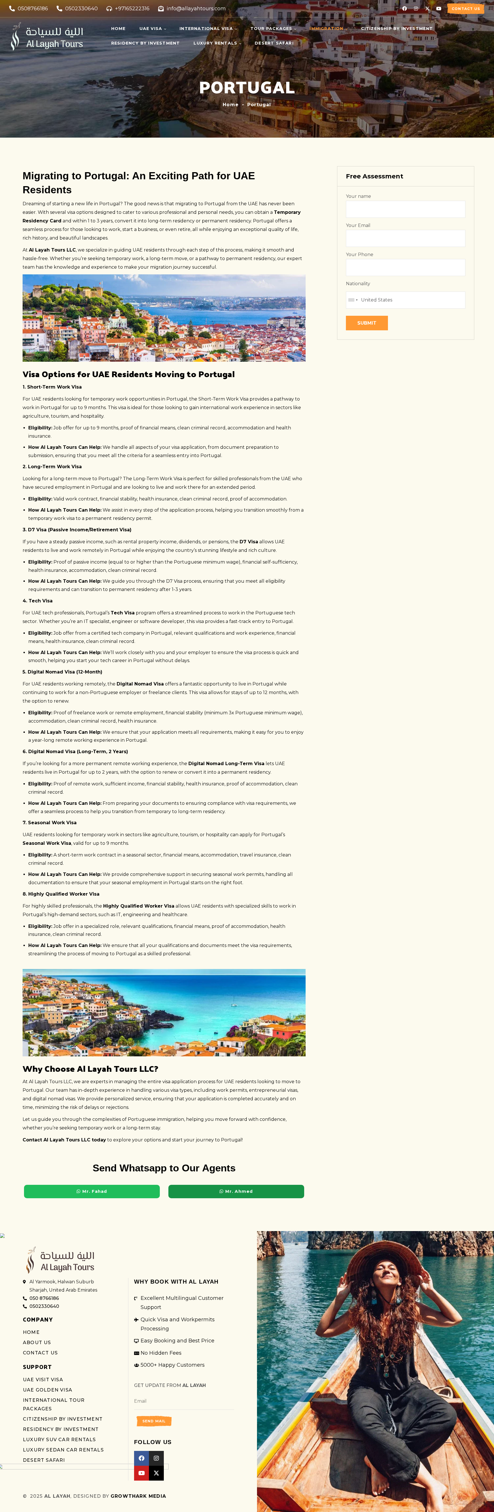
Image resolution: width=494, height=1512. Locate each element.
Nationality (358, 283)
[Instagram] (416, 8)
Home (231, 104)
